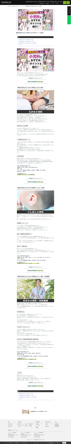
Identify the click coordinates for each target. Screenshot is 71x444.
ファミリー (26, 426)
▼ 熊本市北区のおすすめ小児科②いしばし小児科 (26, 41)
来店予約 (56, 3)
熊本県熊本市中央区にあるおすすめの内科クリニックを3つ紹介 (28, 263)
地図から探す (10, 426)
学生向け (30, 425)
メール (61, 3)
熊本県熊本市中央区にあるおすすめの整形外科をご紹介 (26, 359)
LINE (69, 21)
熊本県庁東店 (57, 425)
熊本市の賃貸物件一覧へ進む (35, 81)
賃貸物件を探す (42, 3)
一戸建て (30, 426)
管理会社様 (47, 426)
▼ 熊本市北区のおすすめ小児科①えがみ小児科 (26, 39)
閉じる (64, 442)
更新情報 (37, 427)
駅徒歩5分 (26, 425)
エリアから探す (10, 425)
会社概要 (47, 3)
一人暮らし (19, 426)
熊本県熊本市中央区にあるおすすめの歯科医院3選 (26, 174)
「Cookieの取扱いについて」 (51, 442)
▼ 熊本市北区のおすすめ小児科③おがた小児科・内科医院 (27, 397)
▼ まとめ (20, 44)
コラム (37, 426)
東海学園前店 (57, 426)
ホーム (37, 3)
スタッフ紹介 (52, 3)
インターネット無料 (20, 425)
